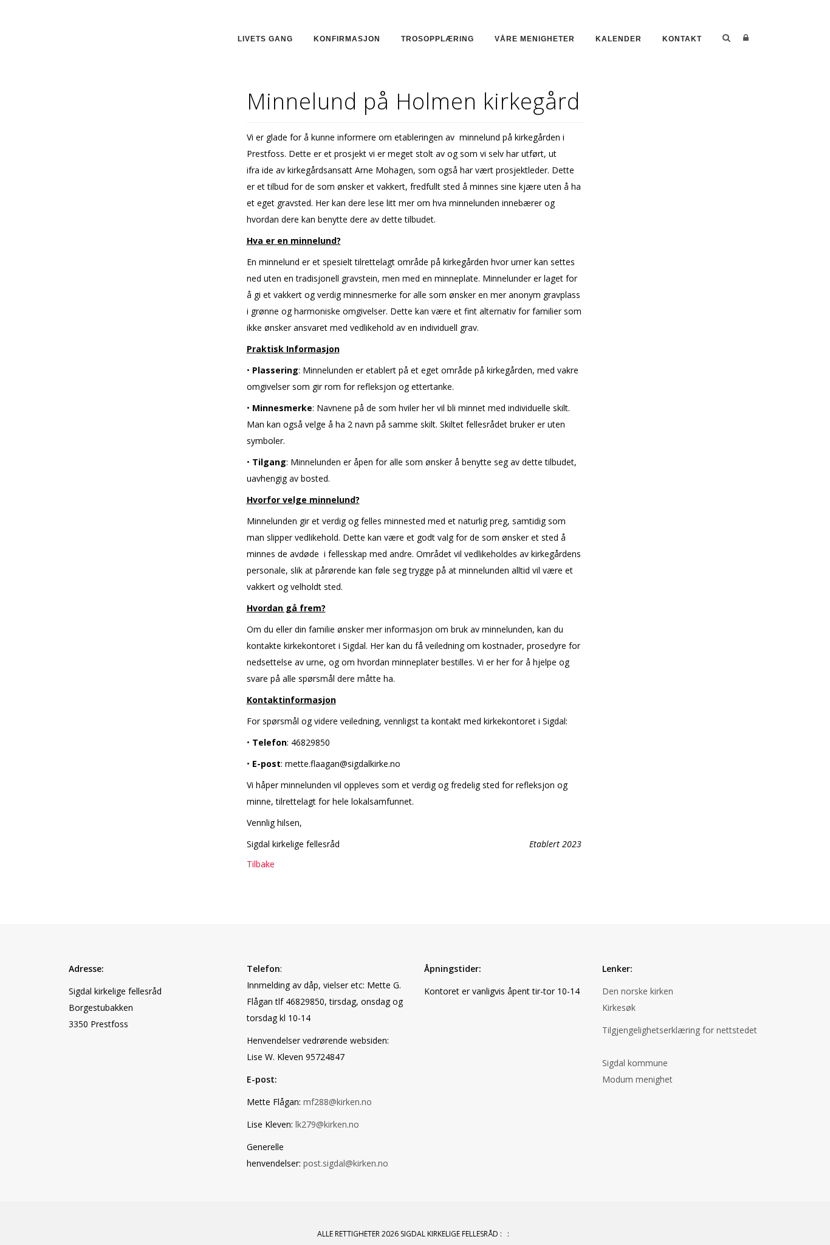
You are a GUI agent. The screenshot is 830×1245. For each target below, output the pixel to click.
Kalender (618, 39)
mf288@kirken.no (337, 1102)
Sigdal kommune (635, 1063)
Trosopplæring (437, 39)
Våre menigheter (535, 39)
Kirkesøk (619, 1007)
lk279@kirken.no (327, 1124)
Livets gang (265, 39)
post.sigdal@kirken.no (345, 1163)
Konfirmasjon (347, 39)
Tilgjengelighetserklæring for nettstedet (679, 1030)
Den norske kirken (637, 991)
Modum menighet (637, 1079)
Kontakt (682, 39)
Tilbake (261, 864)
